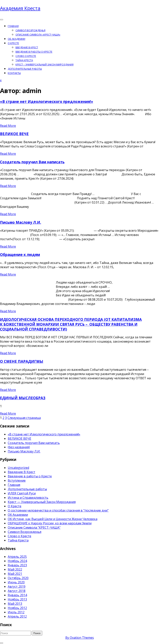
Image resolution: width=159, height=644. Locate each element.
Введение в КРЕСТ (27, 47)
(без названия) (19, 447)
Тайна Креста (18, 540)
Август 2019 (16, 586)
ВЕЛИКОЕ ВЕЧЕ (14, 133)
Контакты (14, 73)
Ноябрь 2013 (17, 599)
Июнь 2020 (16, 582)
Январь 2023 (17, 565)
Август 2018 (16, 591)
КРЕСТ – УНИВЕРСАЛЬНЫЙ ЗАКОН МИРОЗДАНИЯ (44, 64)
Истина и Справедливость (28, 497)
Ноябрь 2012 (17, 608)
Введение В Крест (21, 472)
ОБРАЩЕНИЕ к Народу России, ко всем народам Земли (50, 523)
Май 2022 (15, 569)
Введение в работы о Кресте (34, 51)
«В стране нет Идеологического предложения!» (46, 101)
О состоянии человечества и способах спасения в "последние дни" (58, 510)
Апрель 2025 (17, 556)
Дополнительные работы (25, 68)
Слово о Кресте (19, 536)
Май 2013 (15, 603)
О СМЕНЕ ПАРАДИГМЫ (21, 361)
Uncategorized (18, 468)
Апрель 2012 (17, 616)
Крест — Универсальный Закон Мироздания (42, 502)
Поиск (37, 633)
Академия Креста (20, 8)
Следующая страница (24, 418)
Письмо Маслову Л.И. (20, 222)
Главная (13, 26)
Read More (8, 126)
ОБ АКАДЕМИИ (16, 39)
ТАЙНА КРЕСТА (24, 60)
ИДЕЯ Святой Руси (22, 493)
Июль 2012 (16, 612)
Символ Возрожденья (30, 30)
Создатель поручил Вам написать (32, 161)
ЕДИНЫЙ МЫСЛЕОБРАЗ (22, 397)
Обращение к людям (20, 254)
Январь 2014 (17, 595)
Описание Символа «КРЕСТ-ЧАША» (38, 34)
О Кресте (13, 43)
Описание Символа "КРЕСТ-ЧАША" (34, 527)
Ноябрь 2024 (17, 561)
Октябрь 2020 (18, 578)
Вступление (17, 480)
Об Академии (18, 515)
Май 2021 (15, 574)
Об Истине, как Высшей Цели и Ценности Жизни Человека (52, 519)
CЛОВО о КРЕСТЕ (26, 56)
